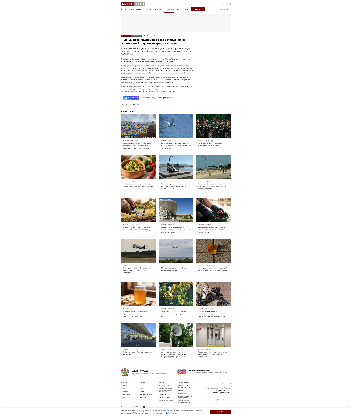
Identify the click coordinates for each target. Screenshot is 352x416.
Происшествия (169, 9)
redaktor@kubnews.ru (222, 393)
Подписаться (133, 97)
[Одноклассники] (130, 104)
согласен (220, 412)
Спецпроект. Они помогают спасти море (184, 386)
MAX (170, 98)
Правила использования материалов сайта (184, 396)
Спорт (179, 9)
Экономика (157, 9)
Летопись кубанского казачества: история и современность (165, 390)
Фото (141, 385)
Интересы (143, 397)
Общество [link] (126, 140)
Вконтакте (221, 4)
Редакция (180, 390)
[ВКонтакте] (126, 104)
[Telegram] (134, 104)
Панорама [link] (126, 181)
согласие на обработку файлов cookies (163, 413)
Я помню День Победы (184, 382)
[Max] (137, 104)
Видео (141, 388)
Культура (142, 382)
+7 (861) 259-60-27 (223, 390)
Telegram (230, 4)
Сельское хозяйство (146, 394)
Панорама (162, 382)
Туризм (186, 9)
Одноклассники (226, 4)
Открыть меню (121, 9)
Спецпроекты (198, 9)
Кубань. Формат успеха (166, 400)
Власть (148, 9)
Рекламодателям (182, 393)
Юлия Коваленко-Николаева (152, 36)
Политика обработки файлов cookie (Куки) (183, 401)
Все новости (129, 9)
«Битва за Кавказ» (164, 385)
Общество (139, 9)
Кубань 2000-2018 (164, 397)
